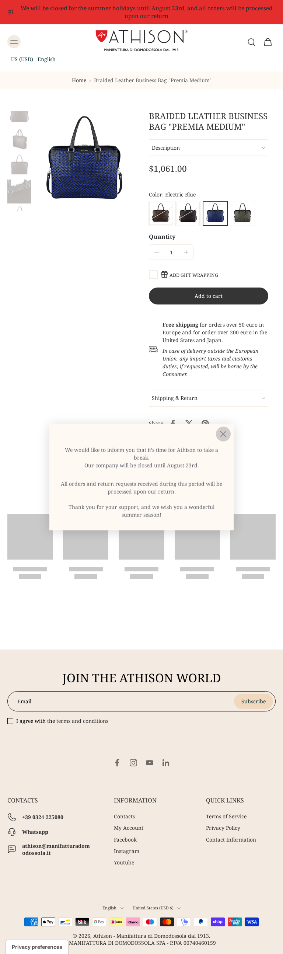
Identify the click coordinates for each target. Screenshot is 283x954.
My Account (128, 828)
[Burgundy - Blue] (188, 213)
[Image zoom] (84, 161)
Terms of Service (226, 816)
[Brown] (160, 213)
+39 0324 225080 (42, 817)
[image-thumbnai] (19, 113)
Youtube (124, 862)
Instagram (126, 850)
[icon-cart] (267, 41)
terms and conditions (82, 720)
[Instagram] (133, 763)
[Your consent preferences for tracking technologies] (37, 947)
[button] (33, 59)
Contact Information (231, 839)
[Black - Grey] (242, 213)
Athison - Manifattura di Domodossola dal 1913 (151, 936)
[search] (251, 41)
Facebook (125, 839)
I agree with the (62, 720)
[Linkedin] (166, 763)
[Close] (223, 434)
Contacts (124, 816)
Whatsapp (35, 832)
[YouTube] (150, 763)
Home (79, 80)
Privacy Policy (223, 828)
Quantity (162, 237)
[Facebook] (117, 763)
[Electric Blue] (215, 213)
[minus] (156, 252)
